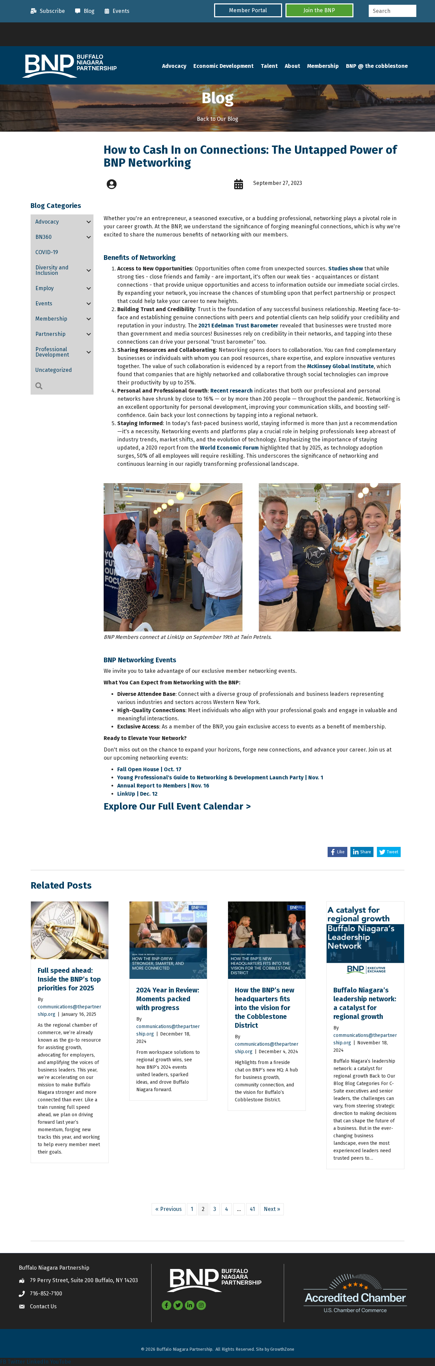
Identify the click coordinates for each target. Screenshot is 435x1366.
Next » (272, 1209)
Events (43, 303)
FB (3, 1362)
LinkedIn (38, 1362)
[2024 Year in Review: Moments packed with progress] (168, 939)
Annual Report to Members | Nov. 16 (164, 785)
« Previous (168, 1209)
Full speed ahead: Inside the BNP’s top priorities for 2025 (69, 979)
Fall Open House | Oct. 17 (149, 769)
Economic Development (223, 66)
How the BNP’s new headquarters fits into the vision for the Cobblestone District (264, 1007)
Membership (323, 66)
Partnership (50, 334)
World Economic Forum (229, 447)
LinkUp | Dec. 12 (137, 794)
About (292, 66)
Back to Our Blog (217, 119)
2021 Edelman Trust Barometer (238, 325)
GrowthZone (282, 1349)
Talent (269, 66)
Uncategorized (53, 370)
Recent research (231, 390)
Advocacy (174, 66)
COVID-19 (46, 252)
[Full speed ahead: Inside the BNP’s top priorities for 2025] (69, 930)
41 (252, 1209)
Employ (44, 288)
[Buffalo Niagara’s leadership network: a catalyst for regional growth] (365, 939)
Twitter (16, 1362)
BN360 (43, 237)
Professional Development (52, 352)
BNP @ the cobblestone (377, 66)
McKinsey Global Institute (340, 366)
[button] (248, 10)
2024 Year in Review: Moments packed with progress (167, 999)
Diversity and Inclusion (52, 270)
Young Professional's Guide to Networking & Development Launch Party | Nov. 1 (221, 777)
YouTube (60, 1362)
